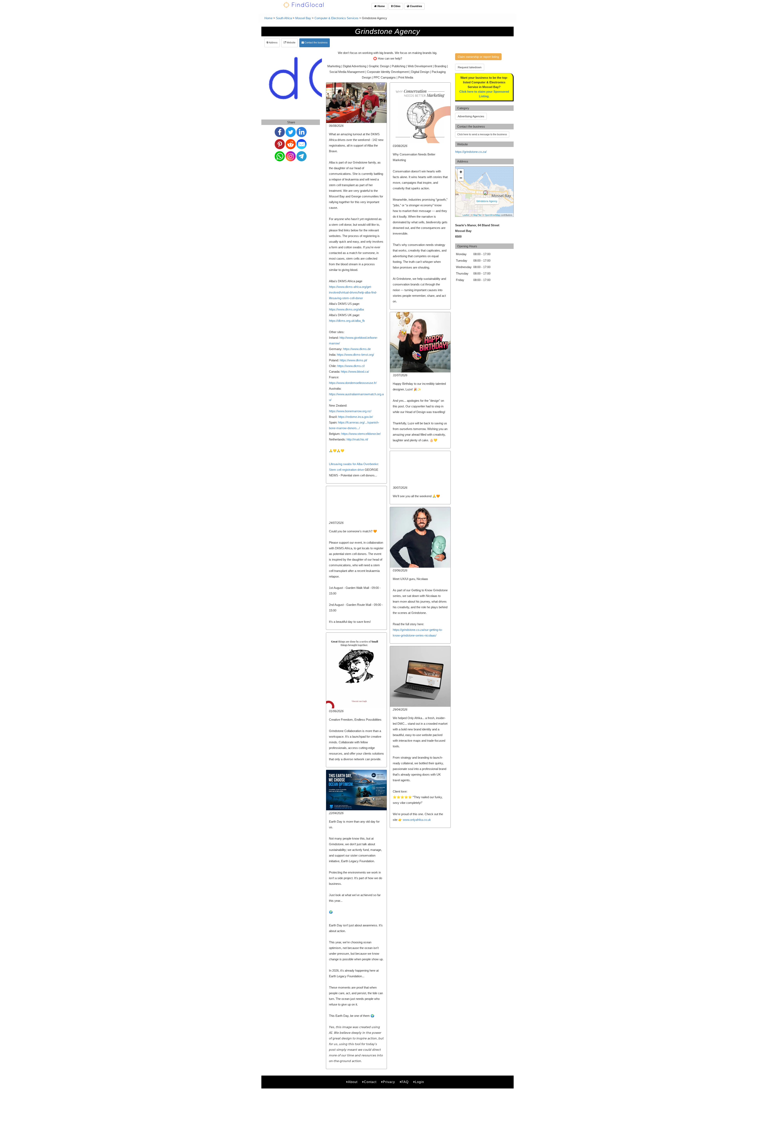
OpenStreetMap (492, 214)
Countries (415, 6)
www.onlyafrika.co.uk (417, 819)
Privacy (389, 1082)
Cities (396, 6)
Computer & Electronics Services (336, 18)
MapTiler (477, 214)
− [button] (461, 177)
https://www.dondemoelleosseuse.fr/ (353, 383)
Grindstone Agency (486, 201)
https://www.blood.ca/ (355, 371)
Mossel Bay (303, 18)
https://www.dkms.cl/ (351, 366)
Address (273, 42)
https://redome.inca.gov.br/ (355, 416)
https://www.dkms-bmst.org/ (355, 354)
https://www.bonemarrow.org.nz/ (350, 411)
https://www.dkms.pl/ (353, 360)
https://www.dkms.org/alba (346, 309)
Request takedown (470, 67)
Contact (370, 1082)
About (352, 1082)
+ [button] (461, 171)
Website (290, 42)
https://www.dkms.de (357, 349)
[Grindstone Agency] (485, 192)
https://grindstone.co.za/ (471, 151)
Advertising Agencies (471, 116)
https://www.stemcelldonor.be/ (361, 433)
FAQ (404, 1082)
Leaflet (466, 214)
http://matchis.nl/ (357, 439)
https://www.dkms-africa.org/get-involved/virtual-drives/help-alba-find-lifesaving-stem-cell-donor (353, 292)
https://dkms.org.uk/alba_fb (347, 320)
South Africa (284, 18)
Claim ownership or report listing (478, 56)
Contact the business (316, 42)
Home (381, 6)
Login (419, 1082)
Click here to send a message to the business (482, 134)
